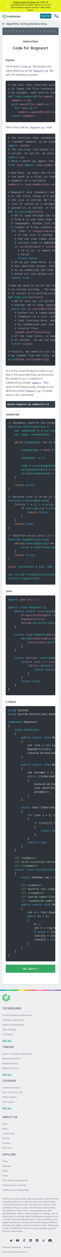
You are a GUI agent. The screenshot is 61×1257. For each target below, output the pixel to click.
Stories (5, 1138)
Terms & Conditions (11, 1247)
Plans (5, 1161)
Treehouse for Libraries (14, 1185)
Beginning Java (10, 1068)
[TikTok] (43, 1240)
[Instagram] (37, 1240)
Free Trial (45, 16)
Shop (5, 1175)
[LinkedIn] (30, 1240)
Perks (5, 1171)
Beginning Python (11, 1058)
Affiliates (6, 1166)
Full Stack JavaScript (12, 1020)
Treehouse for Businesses (15, 1190)
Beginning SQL (10, 1063)
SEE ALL (7, 1040)
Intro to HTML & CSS (12, 1092)
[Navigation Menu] (56, 16)
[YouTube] (17, 1240)
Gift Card (7, 1147)
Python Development (13, 1024)
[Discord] (50, 1240)
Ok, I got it (29, 968)
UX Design (7, 1034)
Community (8, 1133)
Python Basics (9, 1097)
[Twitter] (11, 1240)
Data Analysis (9, 1029)
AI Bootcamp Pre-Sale (24, 2)
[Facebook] (24, 1240)
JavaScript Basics (11, 1087)
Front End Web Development (17, 1015)
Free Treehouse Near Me (15, 1180)
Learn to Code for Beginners (17, 1053)
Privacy (27, 1247)
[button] (7, 6)
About (5, 1124)
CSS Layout (8, 1102)
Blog (4, 1128)
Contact (6, 1143)
